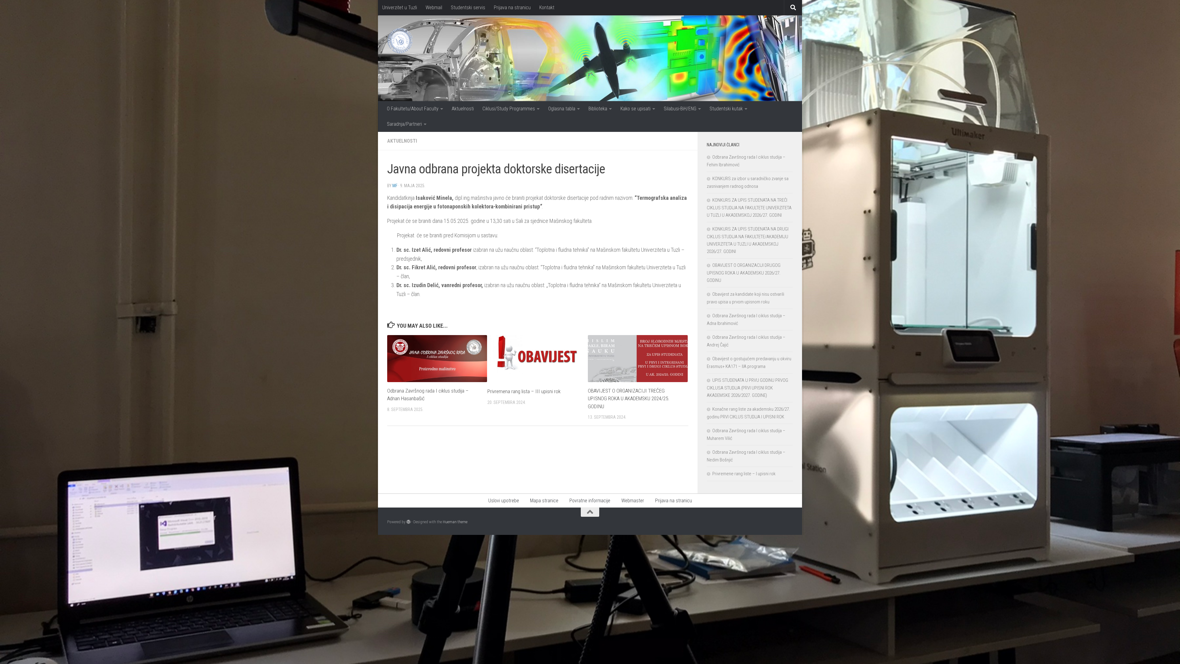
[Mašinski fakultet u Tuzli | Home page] (400, 41)
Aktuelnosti (463, 109)
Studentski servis (468, 7)
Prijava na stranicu (512, 7)
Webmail (434, 7)
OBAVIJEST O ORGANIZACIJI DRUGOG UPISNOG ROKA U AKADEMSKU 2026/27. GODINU (744, 273)
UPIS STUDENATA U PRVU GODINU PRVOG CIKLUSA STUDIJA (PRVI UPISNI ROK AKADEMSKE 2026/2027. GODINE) (747, 387)
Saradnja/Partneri (404, 124)
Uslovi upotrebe (503, 501)
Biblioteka (597, 109)
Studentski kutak (726, 109)
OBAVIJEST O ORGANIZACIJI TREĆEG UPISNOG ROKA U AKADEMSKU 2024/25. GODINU (628, 398)
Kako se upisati (635, 109)
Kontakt (546, 7)
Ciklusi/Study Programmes (508, 109)
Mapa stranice (544, 501)
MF (394, 185)
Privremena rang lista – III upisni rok (523, 391)
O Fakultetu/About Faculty (413, 109)
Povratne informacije (589, 501)
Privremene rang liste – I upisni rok (744, 473)
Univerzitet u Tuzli (399, 7)
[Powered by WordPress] (409, 522)
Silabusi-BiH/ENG (680, 109)
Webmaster (632, 501)
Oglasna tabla (561, 109)
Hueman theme (455, 522)
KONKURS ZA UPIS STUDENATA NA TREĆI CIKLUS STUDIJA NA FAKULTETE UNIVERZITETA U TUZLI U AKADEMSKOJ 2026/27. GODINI (749, 207)
